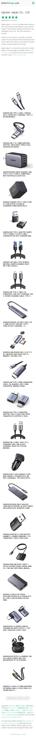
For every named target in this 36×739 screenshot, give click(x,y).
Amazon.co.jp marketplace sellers (11, 717)
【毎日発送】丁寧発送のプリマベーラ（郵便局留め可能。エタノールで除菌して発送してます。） (17, 708)
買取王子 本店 (20, 706)
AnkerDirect (11, 706)
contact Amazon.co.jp (19, 55)
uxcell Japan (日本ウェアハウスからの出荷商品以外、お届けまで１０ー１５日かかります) (17, 712)
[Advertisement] (18, 74)
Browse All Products (17, 698)
